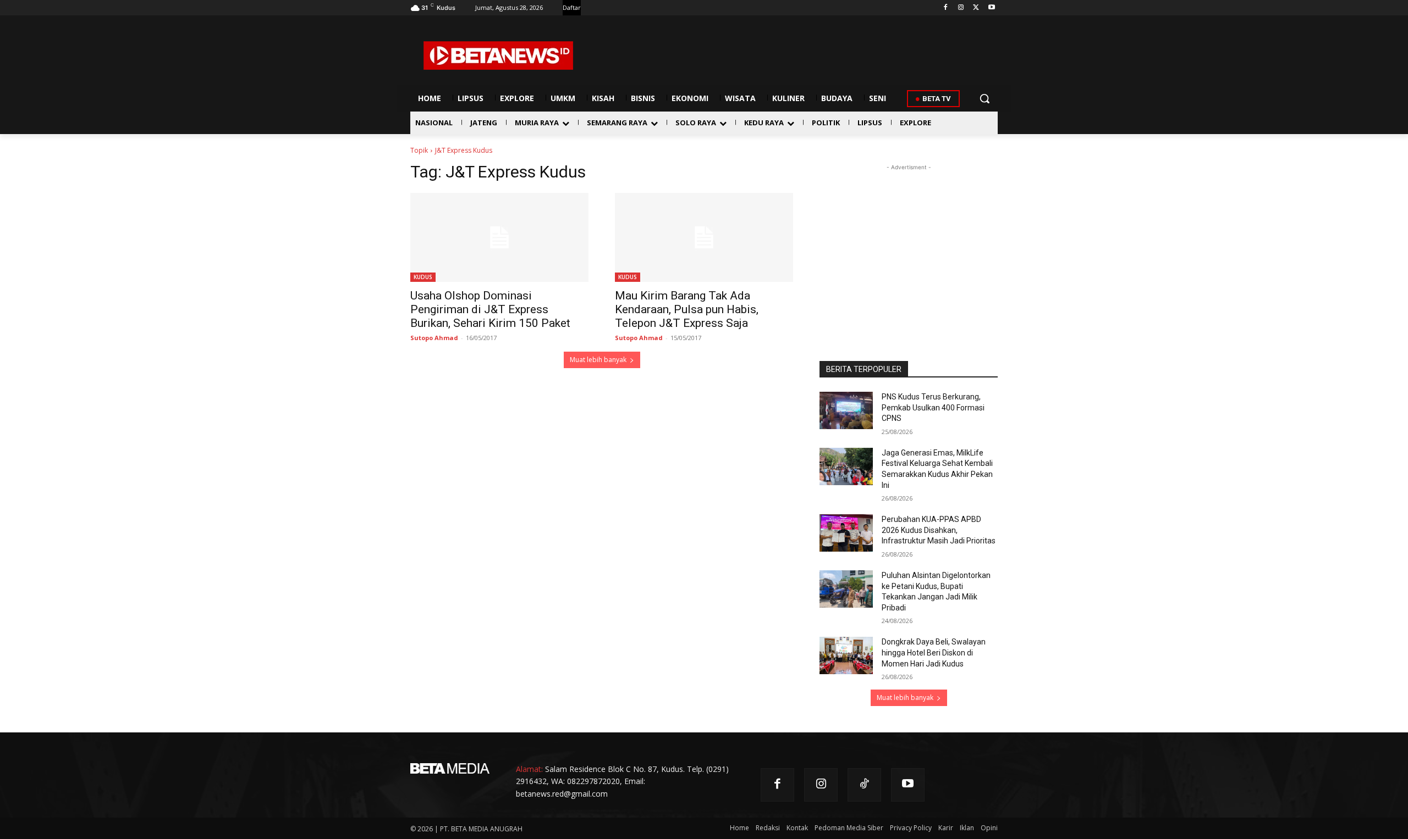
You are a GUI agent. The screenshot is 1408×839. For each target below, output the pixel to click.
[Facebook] (945, 8)
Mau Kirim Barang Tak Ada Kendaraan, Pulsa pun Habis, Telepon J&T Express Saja (686, 309)
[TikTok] (864, 785)
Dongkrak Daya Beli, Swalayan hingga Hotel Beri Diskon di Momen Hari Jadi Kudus (934, 652)
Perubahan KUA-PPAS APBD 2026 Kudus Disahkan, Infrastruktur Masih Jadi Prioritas (939, 530)
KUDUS (423, 277)
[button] (984, 98)
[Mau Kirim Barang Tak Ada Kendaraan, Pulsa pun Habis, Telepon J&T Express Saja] (704, 237)
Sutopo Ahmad (434, 338)
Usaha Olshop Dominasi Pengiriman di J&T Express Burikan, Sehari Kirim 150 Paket (490, 309)
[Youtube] (991, 8)
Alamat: (529, 769)
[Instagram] (961, 8)
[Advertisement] (908, 241)
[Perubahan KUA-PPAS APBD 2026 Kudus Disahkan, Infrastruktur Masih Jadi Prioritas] (846, 533)
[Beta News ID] (498, 55)
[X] (976, 8)
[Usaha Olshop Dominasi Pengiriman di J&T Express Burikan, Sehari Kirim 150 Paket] (499, 237)
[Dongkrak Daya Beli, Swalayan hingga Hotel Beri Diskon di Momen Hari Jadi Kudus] (846, 655)
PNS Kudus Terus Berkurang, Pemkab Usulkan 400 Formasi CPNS (933, 407)
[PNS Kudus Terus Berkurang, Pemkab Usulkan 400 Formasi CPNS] (846, 410)
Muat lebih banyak (598, 359)
